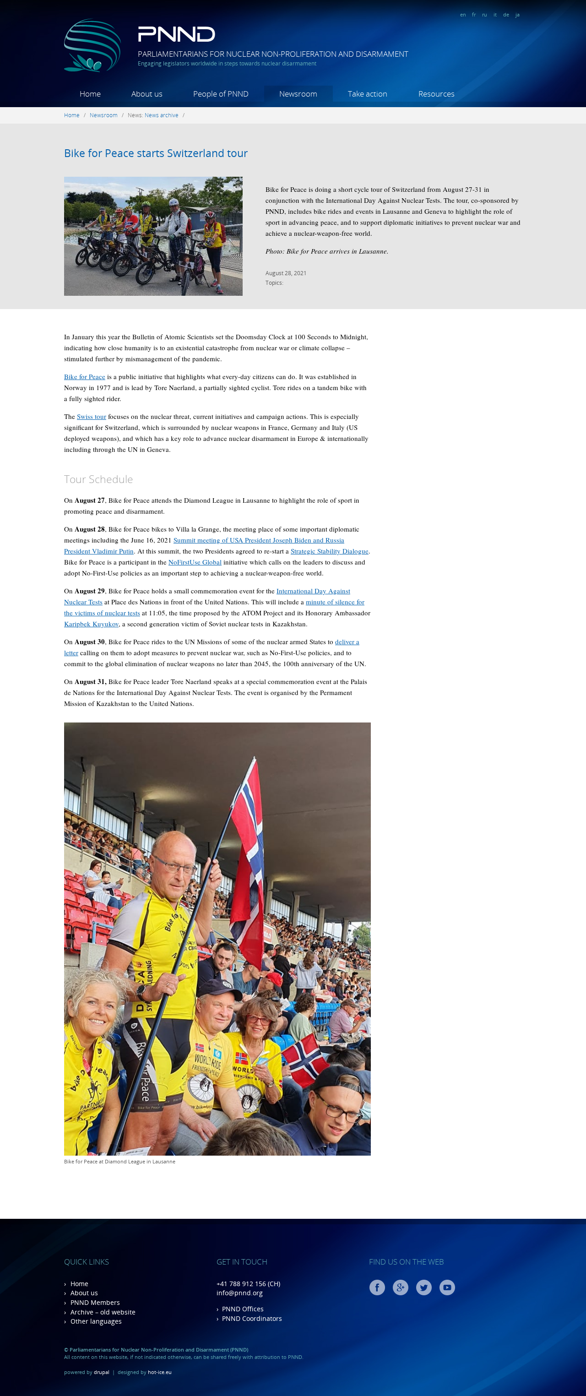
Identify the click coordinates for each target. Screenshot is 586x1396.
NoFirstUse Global (195, 561)
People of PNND (221, 93)
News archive (162, 115)
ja (517, 14)
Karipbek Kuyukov (91, 623)
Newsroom (298, 93)
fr (474, 14)
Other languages (96, 1321)
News (135, 115)
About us (147, 93)
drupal (101, 1372)
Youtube (447, 1287)
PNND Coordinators (252, 1318)
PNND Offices (243, 1308)
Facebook (377, 1287)
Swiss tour (91, 416)
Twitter (424, 1287)
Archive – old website (103, 1312)
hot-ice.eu (160, 1372)
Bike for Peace (84, 376)
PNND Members (95, 1302)
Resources (436, 93)
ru (484, 14)
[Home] (92, 70)
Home (90, 93)
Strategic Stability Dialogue (330, 550)
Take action (367, 93)
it (495, 14)
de (506, 14)
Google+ (400, 1287)
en (463, 14)
